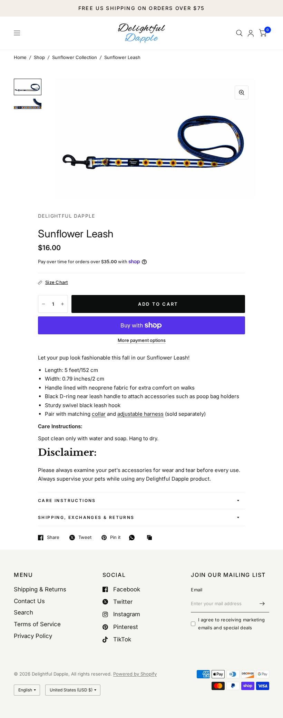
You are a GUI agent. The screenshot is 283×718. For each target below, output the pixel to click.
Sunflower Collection (74, 57)
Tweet (84, 537)
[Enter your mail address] (262, 603)
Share (53, 537)
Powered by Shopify (135, 674)
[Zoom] (241, 92)
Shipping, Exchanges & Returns (86, 517)
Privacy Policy (33, 635)
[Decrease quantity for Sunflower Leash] (43, 304)
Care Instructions (67, 500)
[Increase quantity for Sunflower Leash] (62, 304)
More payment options (142, 340)
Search (23, 612)
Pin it (115, 537)
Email (196, 589)
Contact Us (29, 601)
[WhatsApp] (133, 537)
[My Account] (250, 33)
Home (20, 57)
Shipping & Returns (40, 589)
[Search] (239, 33)
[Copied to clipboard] (151, 538)
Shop (39, 57)
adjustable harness (140, 414)
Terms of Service (37, 624)
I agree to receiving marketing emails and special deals (231, 623)
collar (99, 414)
